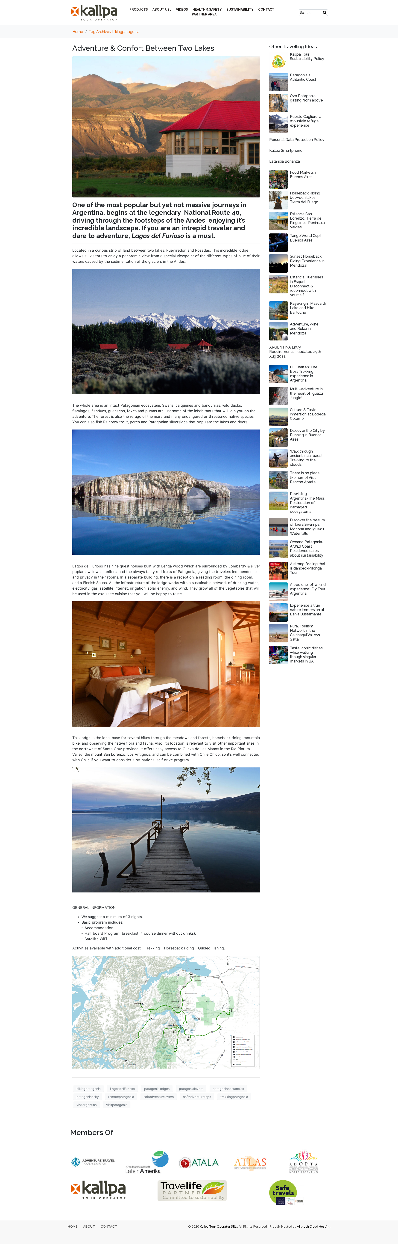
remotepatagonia (121, 1097)
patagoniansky (87, 1097)
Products (138, 9)
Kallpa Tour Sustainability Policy (307, 56)
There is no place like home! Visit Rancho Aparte (305, 477)
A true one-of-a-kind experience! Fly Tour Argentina (308, 589)
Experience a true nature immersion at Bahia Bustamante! (307, 609)
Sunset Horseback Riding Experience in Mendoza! (307, 260)
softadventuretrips (197, 1097)
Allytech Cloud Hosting (313, 1226)
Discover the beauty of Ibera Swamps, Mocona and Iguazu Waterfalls (307, 527)
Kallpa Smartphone (285, 150)
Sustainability (240, 9)
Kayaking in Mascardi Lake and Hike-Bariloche (308, 307)
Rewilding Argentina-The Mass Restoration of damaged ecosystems (307, 503)
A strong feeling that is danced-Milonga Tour (307, 568)
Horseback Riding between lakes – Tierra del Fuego (305, 197)
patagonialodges (157, 1089)
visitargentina (86, 1105)
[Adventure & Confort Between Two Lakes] (166, 126)
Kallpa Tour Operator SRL (218, 1226)
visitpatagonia (116, 1105)
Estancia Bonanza (284, 161)
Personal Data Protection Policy (296, 139)
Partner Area (204, 14)
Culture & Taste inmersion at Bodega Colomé (308, 414)
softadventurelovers (158, 1097)
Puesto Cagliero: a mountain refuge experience (305, 121)
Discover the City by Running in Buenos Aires (307, 435)
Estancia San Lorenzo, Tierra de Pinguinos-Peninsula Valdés (307, 221)
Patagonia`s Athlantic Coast (303, 77)
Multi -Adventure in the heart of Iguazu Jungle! (306, 393)
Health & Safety (207, 9)
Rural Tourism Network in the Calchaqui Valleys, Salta (305, 633)
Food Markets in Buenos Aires (303, 174)
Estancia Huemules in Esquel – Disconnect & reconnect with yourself (306, 286)
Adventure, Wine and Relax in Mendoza (304, 328)
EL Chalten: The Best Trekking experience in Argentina (303, 374)
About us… (161, 9)
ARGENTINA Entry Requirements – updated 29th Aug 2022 (295, 351)
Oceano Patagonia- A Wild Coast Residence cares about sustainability (307, 549)
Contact (266, 9)
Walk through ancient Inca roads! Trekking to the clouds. (306, 458)
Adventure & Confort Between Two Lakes (143, 48)
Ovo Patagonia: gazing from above (306, 98)
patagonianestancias (228, 1089)
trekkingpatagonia (234, 1097)
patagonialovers (191, 1089)
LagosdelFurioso (122, 1089)
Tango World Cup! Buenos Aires (305, 237)
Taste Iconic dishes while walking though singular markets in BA (306, 655)
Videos (182, 9)
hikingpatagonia (88, 1089)
